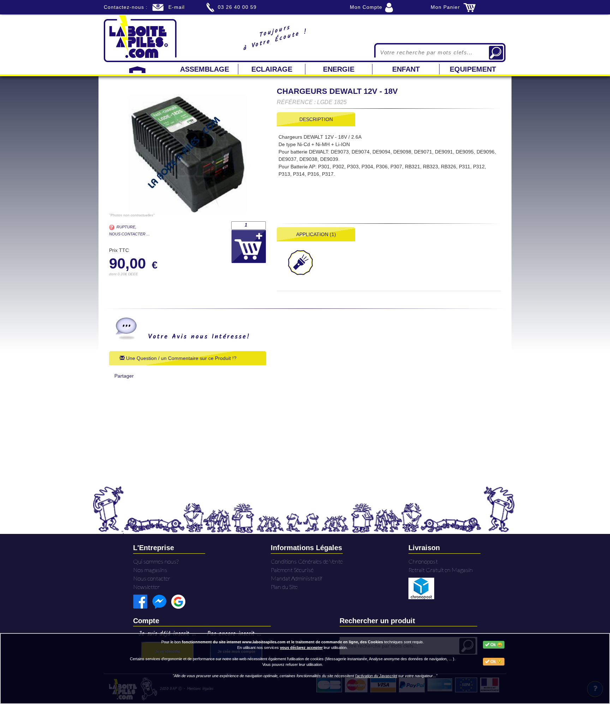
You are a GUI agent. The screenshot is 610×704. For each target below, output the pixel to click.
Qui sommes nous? (156, 561)
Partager (124, 376)
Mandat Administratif (296, 578)
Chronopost (423, 561)
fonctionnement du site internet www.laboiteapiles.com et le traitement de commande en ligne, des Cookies (282, 642)
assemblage (204, 69)
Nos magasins (150, 569)
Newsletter (146, 586)
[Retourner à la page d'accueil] (140, 38)
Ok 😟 (495, 661)
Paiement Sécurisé (292, 569)
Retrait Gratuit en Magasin (440, 569)
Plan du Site (284, 586)
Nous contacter (152, 578)
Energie (338, 69)
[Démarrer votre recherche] (496, 53)
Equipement (473, 69)
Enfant (406, 69)
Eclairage (271, 69)
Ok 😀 (495, 644)
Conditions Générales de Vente (307, 561)
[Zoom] (187, 153)
